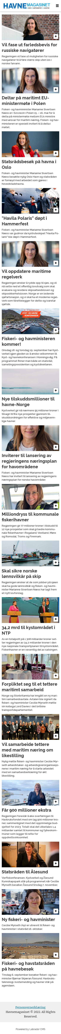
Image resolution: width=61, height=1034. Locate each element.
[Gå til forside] (27, 6)
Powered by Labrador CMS (30, 1029)
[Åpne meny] (57, 5)
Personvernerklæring (30, 1007)
